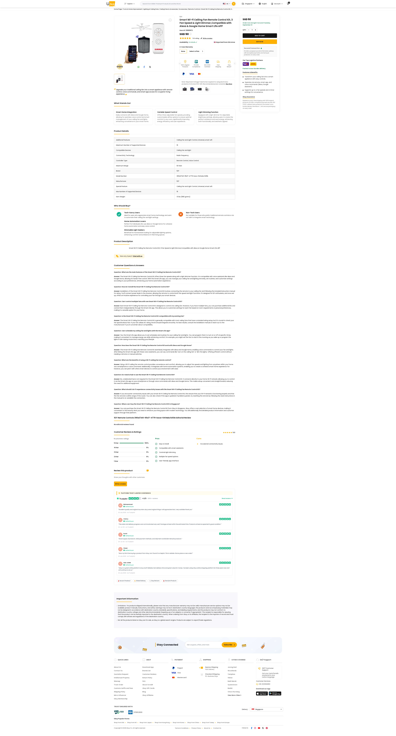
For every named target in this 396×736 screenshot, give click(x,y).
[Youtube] (259, 728)
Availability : (184, 42)
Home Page (118, 9)
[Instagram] (255, 728)
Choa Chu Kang (234, 692)
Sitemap (117, 681)
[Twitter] (263, 728)
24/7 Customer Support (268, 669)
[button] (248, 3)
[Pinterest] (267, 728)
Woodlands (232, 671)
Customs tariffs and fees (123, 688)
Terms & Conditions (181, 728)
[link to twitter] (150, 67)
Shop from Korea (178, 723)
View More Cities (234, 695)
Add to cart (260, 36)
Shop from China (193, 723)
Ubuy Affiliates (147, 695)
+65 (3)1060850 (264, 684)
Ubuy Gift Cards (148, 688)
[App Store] (262, 694)
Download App (148, 667)
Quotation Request (121, 674)
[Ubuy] (111, 3)
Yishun (230, 678)
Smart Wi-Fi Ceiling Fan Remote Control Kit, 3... (217, 9)
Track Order (118, 685)
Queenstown (232, 685)
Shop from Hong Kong (162, 723)
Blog (144, 692)
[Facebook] (251, 728)
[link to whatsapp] (138, 67)
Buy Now (229, 84)
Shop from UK (132, 723)
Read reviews (226, 498)
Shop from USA (119, 723)
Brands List (146, 671)
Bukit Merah (232, 681)
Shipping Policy (119, 692)
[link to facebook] (144, 67)
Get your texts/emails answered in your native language (270, 675)
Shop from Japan (146, 723)
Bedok (230, 688)
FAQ (143, 681)
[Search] (233, 4)
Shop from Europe (223, 723)
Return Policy (147, 678)
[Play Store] (275, 694)
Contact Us (118, 671)
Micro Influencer (120, 695)
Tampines (231, 674)
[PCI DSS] (119, 712)
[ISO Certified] (134, 712)
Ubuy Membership (120, 699)
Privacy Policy (196, 728)
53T (181, 17)
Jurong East (232, 667)
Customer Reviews (149, 674)
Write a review (120, 484)
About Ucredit (147, 685)
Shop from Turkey (208, 723)
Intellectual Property (121, 678)
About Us (117, 667)
